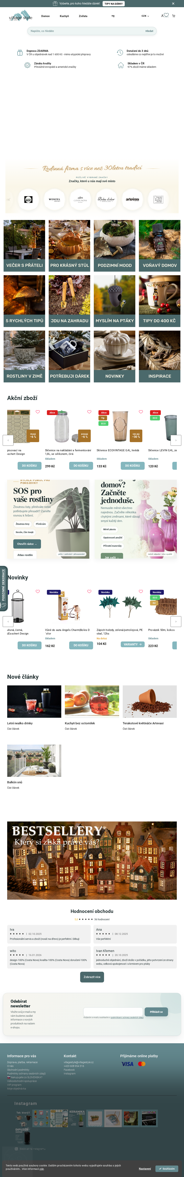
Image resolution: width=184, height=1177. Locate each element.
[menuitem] (48, 16)
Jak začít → (112, 557)
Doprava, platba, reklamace (22, 1062)
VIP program (14, 1084)
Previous (8, 440)
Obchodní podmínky (18, 1069)
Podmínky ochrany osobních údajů (26, 1073)
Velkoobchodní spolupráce (22, 1081)
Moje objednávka (16, 1088)
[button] (12, 116)
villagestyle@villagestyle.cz (79, 1062)
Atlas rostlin (25, 554)
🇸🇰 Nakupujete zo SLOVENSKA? (24, 1077)
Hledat (149, 30)
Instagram (69, 1073)
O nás (10, 1066)
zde (42, 1168)
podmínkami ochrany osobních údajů (127, 1017)
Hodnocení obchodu (92, 911)
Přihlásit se (156, 1011)
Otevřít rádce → (27, 543)
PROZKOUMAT (59, 119)
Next (176, 440)
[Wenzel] (23, 199)
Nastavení (145, 1168)
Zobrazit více (92, 977)
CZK (144, 16)
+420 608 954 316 (74, 1066)
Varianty (27, 644)
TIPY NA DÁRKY (114, 3)
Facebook (69, 1069)
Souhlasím (169, 1168)
